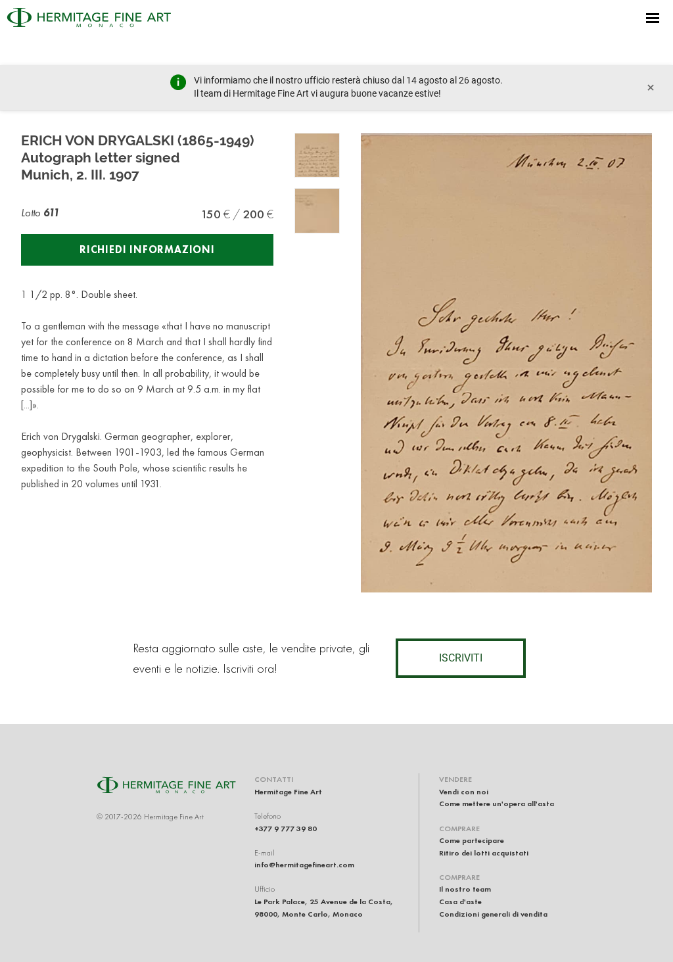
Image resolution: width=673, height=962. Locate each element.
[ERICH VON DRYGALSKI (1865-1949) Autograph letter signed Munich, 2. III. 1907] (317, 155)
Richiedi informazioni (147, 249)
